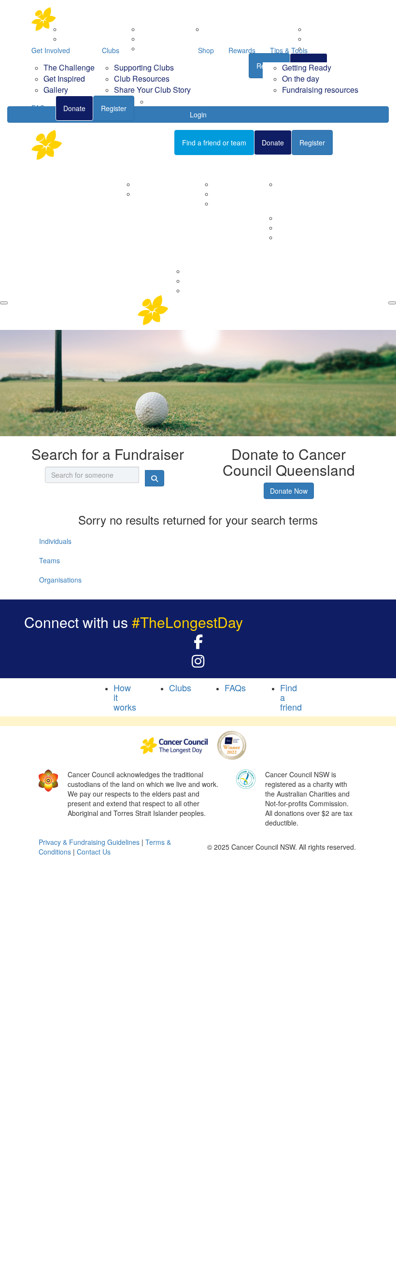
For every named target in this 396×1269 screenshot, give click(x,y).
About (132, 167)
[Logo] (79, 19)
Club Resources (142, 78)
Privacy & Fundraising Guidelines (89, 842)
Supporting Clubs (144, 67)
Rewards (241, 50)
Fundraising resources (320, 89)
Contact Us (152, 194)
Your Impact (284, 167)
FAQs (39, 108)
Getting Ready (306, 67)
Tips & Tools (289, 50)
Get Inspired (64, 78)
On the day (300, 78)
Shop (206, 50)
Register (114, 108)
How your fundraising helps (319, 184)
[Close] (392, 302)
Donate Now (289, 491)
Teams (49, 560)
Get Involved (50, 50)
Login (355, 142)
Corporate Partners (164, 184)
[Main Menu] (4, 302)
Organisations (60, 580)
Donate (74, 108)
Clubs (110, 50)
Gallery (55, 89)
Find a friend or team (214, 142)
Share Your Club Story (152, 89)
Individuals (55, 541)
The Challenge (69, 67)
